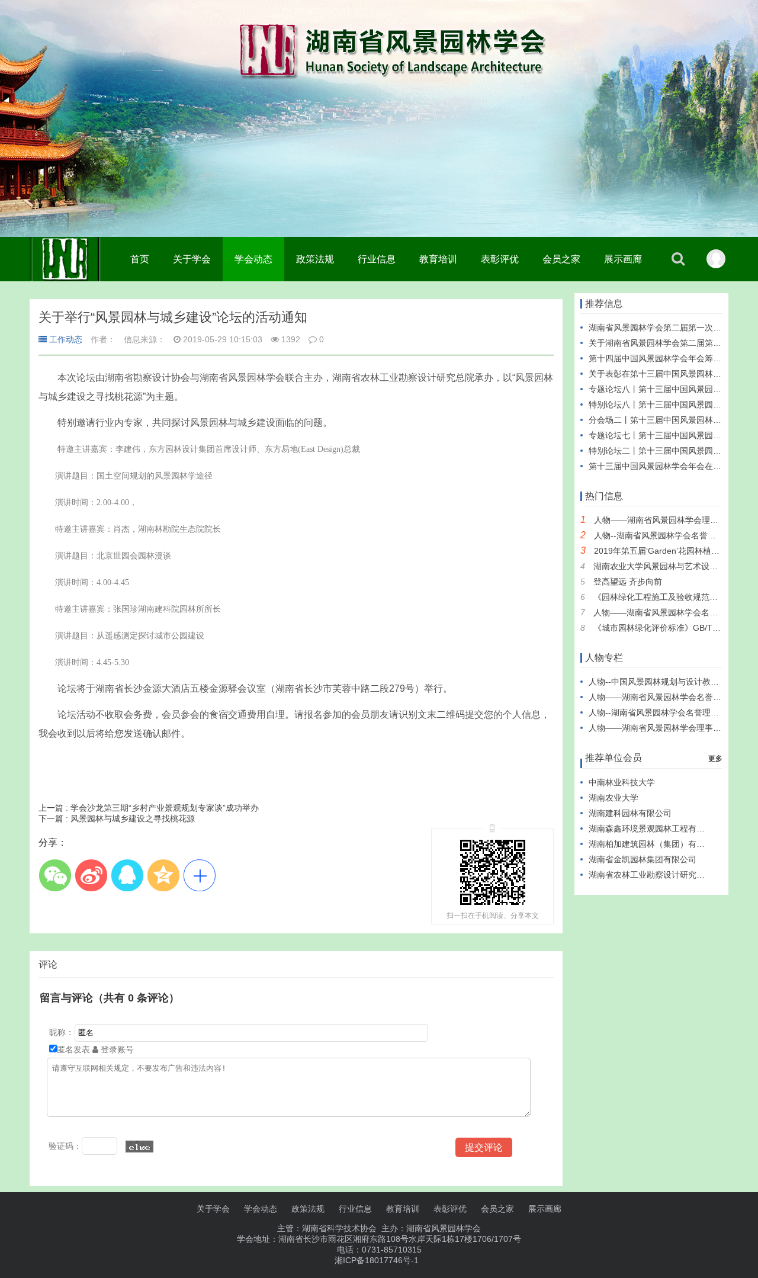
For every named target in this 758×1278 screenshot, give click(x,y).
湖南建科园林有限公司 (630, 813)
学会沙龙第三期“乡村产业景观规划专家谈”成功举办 (148, 808)
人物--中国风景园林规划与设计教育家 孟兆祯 (671, 681)
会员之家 (561, 259)
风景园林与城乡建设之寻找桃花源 (116, 818)
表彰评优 (500, 259)
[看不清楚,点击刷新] (139, 1146)
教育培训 (438, 259)
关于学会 (192, 259)
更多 (715, 758)
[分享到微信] (54, 875)
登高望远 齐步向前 (627, 581)
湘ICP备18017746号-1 (377, 1260)
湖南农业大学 (613, 797)
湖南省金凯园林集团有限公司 (642, 859)
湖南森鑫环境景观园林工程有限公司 (655, 828)
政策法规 (315, 259)
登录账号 (116, 1049)
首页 (139, 259)
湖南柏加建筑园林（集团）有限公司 (655, 844)
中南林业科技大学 (622, 782)
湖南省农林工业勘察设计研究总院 (651, 874)
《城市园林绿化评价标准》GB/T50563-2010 (675, 627)
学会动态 (253, 259)
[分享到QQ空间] (163, 875)
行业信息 (377, 259)
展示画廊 (623, 259)
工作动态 (65, 339)
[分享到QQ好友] (127, 875)
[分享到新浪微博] (91, 875)
